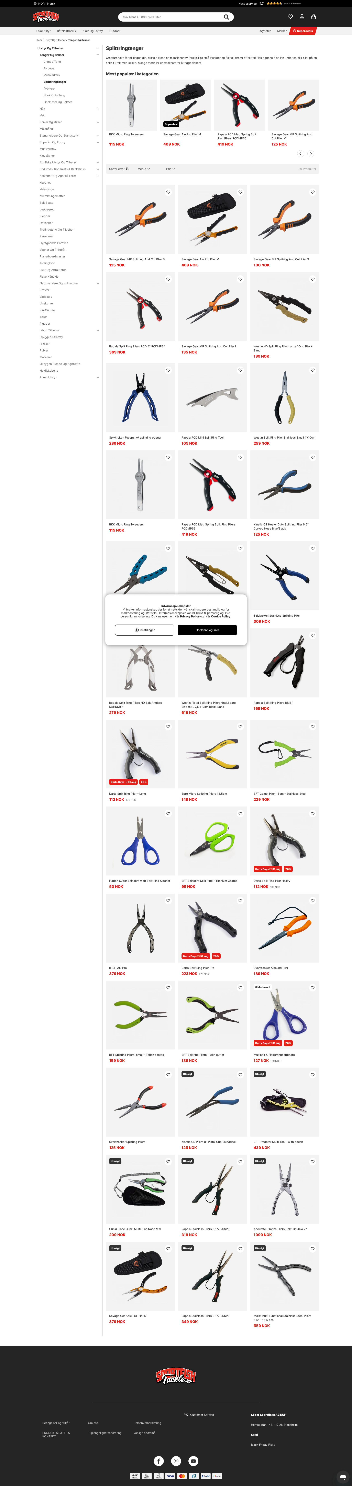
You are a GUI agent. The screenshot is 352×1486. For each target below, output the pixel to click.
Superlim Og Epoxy (52, 142)
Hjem (39, 40)
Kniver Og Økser (51, 122)
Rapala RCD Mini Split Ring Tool (202, 437)
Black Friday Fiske (263, 1444)
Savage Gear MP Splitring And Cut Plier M (292, 136)
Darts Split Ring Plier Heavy (272, 880)
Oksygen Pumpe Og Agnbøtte (60, 363)
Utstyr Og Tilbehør (55, 40)
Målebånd (46, 128)
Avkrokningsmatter (52, 196)
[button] (288, 3)
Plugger (45, 323)
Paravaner (46, 236)
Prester (44, 290)
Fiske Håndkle (49, 276)
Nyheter (265, 31)
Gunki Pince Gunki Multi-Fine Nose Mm (135, 1229)
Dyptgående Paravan (54, 243)
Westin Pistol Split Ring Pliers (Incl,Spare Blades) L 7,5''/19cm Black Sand (209, 704)
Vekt (43, 115)
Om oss (93, 1423)
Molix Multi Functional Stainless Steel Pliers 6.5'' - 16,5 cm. (282, 1318)
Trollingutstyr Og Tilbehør (57, 229)
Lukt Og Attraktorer (53, 269)
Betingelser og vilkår (55, 1423)
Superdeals (305, 31)
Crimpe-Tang (52, 61)
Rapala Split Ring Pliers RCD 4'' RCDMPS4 (137, 346)
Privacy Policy (190, 616)
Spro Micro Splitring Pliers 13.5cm (204, 793)
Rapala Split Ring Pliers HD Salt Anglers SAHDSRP (135, 704)
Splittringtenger (55, 81)
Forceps (49, 68)
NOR (46, 3)
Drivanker (46, 222)
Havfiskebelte (49, 370)
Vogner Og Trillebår (52, 249)
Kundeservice (248, 3)
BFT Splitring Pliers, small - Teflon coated (136, 1054)
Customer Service (202, 1414)
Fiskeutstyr (43, 31)
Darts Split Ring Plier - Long (127, 793)
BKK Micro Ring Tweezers (126, 134)
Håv (42, 108)
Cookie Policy (220, 616)
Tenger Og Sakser (79, 40)
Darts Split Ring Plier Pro (198, 968)
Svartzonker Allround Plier (271, 968)
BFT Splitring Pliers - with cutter (203, 1054)
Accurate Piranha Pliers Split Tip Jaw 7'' (280, 1229)
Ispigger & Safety (51, 337)
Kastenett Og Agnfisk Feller (58, 175)
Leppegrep (47, 209)
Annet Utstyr (48, 377)
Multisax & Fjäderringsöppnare (274, 1054)
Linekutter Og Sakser (58, 102)
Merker (282, 31)
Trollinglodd (47, 263)
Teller (43, 316)
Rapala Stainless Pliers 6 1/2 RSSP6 (206, 1229)
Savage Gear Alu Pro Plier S (127, 1315)
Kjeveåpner (47, 155)
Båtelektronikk (66, 31)
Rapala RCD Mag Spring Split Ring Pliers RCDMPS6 (237, 136)
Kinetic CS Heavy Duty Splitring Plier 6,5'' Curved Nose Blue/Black (281, 526)
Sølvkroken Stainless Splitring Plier (277, 615)
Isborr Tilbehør (49, 330)
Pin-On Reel (47, 310)
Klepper (45, 216)
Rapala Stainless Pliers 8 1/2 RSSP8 (206, 1315)
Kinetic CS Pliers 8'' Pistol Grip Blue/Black (209, 1141)
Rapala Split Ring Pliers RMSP (273, 702)
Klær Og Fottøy (93, 31)
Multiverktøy (52, 75)
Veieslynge (47, 189)
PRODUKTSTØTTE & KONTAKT (56, 1434)
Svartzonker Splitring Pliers (127, 1141)
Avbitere (49, 88)
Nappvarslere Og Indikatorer (59, 283)
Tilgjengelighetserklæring (105, 1433)
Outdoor (114, 31)
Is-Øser (45, 343)
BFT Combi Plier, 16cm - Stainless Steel (280, 793)
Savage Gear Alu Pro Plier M (182, 134)
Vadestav (46, 296)
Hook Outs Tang (54, 95)
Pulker (44, 350)
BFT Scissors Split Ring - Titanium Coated (210, 880)
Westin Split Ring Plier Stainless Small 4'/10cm (284, 437)
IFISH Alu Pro (118, 968)
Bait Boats (46, 202)
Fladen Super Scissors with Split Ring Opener (139, 880)
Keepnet (45, 182)
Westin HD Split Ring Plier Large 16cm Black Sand (283, 348)
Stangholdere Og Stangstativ (59, 135)
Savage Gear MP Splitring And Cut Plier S (281, 259)
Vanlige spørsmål (145, 1433)
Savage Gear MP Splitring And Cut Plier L (209, 346)
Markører (46, 357)
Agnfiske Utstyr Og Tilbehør (58, 162)
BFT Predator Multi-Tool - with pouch (278, 1141)
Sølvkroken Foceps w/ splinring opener (135, 437)
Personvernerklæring (147, 1423)
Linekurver (47, 303)
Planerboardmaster (52, 256)
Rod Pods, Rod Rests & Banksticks (63, 169)
